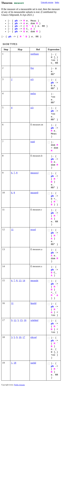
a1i (32, 79)
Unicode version (47, 2)
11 (12, 229)
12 (15, 320)
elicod (34, 337)
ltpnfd (33, 303)
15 (21, 320)
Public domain (19, 385)
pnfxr (33, 93)
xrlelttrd (34, 320)
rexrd (33, 229)
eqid (33, 141)
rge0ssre (35, 54)
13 (20, 280)
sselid (33, 363)
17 (24, 337)
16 (25, 320)
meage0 (34, 192)
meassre (19, 2)
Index (57, 2)
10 (20, 337)
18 (15, 363)
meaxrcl (34, 172)
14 (24, 280)
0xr (32, 68)
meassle (34, 280)
